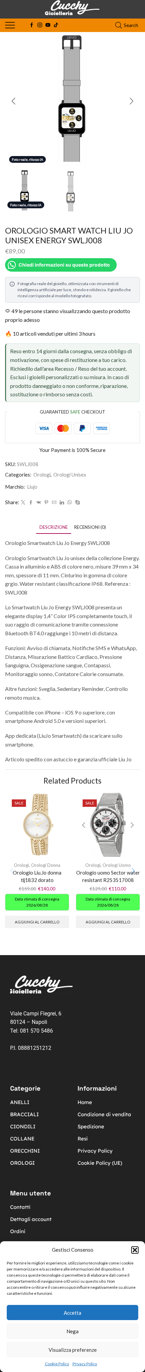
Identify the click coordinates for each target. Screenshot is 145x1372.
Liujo (32, 487)
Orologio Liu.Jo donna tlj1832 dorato (37, 876)
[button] (135, 1250)
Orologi (42, 474)
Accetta (72, 1313)
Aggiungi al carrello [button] (37, 922)
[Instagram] (39, 25)
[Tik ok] (56, 25)
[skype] (77, 502)
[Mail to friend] (54, 502)
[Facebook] (31, 25)
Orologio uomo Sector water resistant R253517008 (108, 876)
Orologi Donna (45, 865)
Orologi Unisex (69, 474)
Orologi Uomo (117, 865)
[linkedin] (62, 502)
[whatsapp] (70, 502)
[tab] (53, 527)
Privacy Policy (84, 1363)
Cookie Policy (57, 1363)
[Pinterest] (46, 502)
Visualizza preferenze (73, 1350)
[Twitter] (23, 502)
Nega (72, 1331)
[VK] (38, 502)
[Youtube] (48, 25)
